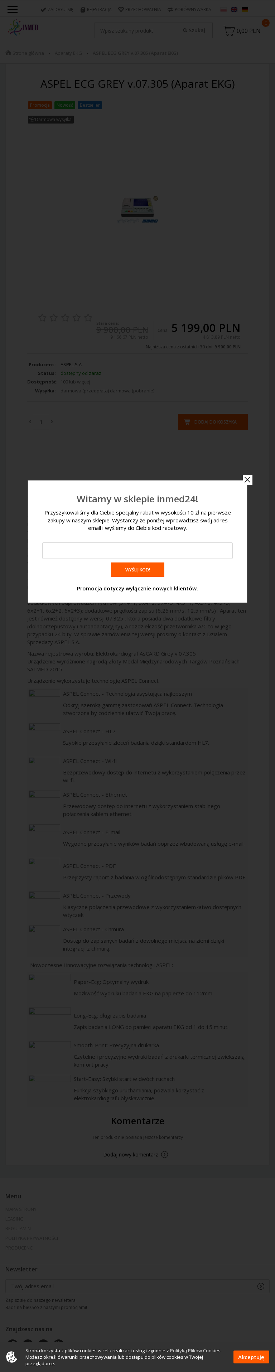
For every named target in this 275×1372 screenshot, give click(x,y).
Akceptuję (251, 1357)
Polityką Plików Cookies (195, 1350)
